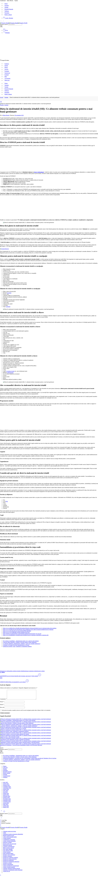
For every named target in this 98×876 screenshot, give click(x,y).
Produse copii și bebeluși (9, 854)
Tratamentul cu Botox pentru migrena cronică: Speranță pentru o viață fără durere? (20, 742)
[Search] (1, 26)
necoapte (9, 293)
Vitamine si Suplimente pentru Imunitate (12, 870)
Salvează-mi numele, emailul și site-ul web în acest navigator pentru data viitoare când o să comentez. (26, 710)
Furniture (7, 71)
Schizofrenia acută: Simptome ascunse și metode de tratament (15, 739)
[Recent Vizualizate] (4, 812)
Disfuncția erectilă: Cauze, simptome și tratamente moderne (17, 646)
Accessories (7, 78)
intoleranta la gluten (40, 671)
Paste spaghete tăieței (8, 853)
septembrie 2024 (7, 788)
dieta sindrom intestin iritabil (17, 671)
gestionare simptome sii (29, 671)
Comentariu (3, 699)
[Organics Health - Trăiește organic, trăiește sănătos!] (13, 23)
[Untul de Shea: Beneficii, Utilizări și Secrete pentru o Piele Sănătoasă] (49, 721)
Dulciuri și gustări (7, 842)
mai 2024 (5, 792)
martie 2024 (6, 794)
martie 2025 (6, 783)
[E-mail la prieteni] (4, 672)
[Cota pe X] (0, 672)
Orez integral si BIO (8, 850)
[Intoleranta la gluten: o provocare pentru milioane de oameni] (49, 732)
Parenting (7, 13)
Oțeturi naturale (7, 852)
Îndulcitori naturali (7, 845)
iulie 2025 (5, 782)
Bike (6, 76)
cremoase (8, 306)
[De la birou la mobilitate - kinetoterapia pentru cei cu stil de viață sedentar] (49, 719)
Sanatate (7, 5)
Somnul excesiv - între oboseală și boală (9, 736)
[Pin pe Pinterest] (3, 672)
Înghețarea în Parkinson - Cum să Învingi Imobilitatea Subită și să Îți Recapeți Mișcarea (21, 745)
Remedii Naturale (9, 9)
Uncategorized (6, 775)
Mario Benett (6, 115)
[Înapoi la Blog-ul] (1, 678)
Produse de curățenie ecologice (10, 857)
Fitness (4, 766)
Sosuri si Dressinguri (8, 864)
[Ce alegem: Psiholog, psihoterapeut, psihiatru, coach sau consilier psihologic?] (49, 724)
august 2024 (6, 789)
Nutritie (6, 7)
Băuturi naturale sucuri (8, 835)
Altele (4, 832)
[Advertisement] (49, 47)
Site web (2, 707)
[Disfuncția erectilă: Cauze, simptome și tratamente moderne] (49, 730)
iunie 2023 (5, 804)
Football (7, 74)
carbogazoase (10, 372)
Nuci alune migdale (7, 849)
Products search (4, 24)
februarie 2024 (6, 796)
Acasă (1, 97)
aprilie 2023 (6, 805)
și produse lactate (10, 371)
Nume (2, 701)
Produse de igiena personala (10, 859)
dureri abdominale (39, 172)
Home (6, 3)
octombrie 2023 (7, 801)
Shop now (7, 80)
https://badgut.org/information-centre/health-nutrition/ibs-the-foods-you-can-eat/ (22, 633)
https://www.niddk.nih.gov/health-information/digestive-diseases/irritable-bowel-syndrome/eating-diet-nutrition (29, 628)
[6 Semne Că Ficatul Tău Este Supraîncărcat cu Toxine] (49, 727)
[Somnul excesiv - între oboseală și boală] (49, 735)
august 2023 (6, 803)
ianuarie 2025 (6, 785)
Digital (6, 65)
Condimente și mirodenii (9, 839)
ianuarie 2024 (6, 797)
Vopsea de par (6, 871)
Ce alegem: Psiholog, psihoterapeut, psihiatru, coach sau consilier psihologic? (21, 643)
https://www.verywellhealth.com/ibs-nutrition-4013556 (16, 632)
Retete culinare (8, 14)
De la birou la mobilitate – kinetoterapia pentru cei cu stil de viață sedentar (21, 641)
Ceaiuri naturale (7, 838)
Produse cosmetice (7, 856)
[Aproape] (0, 746)
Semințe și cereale (7, 863)
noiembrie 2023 (7, 800)
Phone (6, 67)
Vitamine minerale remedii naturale (11, 868)
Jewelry (6, 69)
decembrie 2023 (7, 799)
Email (2, 704)
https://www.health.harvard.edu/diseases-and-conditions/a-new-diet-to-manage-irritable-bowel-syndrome (28, 629)
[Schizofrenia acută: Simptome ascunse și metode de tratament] (49, 738)
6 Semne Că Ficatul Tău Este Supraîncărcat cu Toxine (16, 645)
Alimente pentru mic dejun (9, 831)
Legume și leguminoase (8, 846)
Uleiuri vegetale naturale (9, 867)
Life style (5, 767)
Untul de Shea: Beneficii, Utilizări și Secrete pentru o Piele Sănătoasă (19, 642)
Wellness (7, 11)
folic (7, 501)
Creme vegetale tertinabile (9, 841)
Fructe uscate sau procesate (9, 843)
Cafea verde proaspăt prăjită (10, 837)
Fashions (7, 63)
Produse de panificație (8, 860)
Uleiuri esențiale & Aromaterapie (11, 865)
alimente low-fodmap (5, 671)
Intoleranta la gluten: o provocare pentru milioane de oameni (14, 734)
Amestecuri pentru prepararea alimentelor (13, 834)
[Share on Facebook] (1, 672)
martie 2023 (6, 807)
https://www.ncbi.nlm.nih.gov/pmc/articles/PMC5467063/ (17, 631)
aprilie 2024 (6, 793)
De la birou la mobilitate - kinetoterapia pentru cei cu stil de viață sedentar (17, 720)
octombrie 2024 (7, 786)
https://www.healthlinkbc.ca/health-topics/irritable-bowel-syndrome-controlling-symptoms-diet (25, 635)
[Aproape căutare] (1, 818)
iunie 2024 (5, 790)
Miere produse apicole (8, 848)
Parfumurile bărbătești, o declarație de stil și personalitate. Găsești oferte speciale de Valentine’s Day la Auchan (29, 758)
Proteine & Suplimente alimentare (11, 861)
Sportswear (7, 73)
